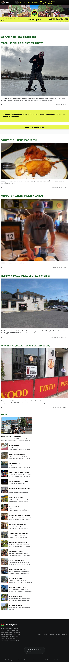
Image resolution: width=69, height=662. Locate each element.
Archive (64, 634)
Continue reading (31, 333)
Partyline (35, 2)
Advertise (27, 2)
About (19, 2)
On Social (42, 2)
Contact (58, 634)
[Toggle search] (66, 2)
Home (39, 634)
